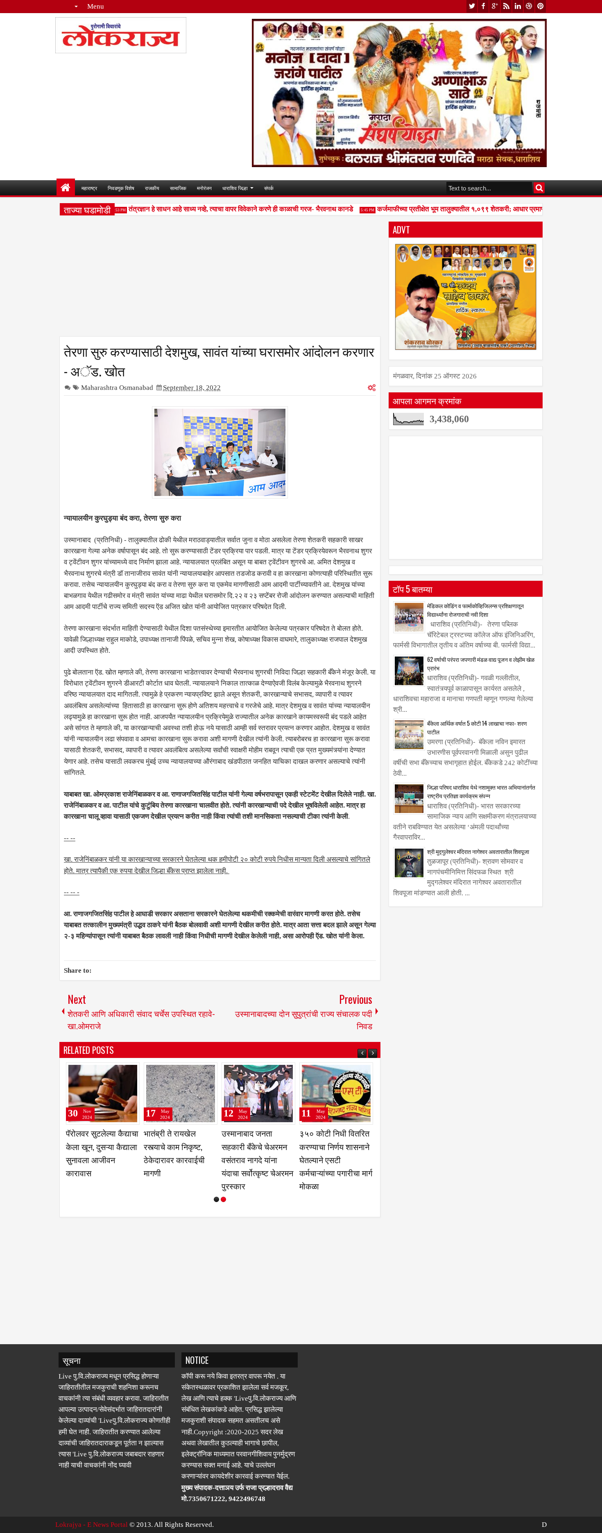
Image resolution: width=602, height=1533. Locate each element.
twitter (471, 6)
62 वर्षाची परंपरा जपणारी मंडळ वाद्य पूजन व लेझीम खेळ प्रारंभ (480, 663)
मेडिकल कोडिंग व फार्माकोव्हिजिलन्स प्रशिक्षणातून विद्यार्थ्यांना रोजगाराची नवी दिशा (475, 609)
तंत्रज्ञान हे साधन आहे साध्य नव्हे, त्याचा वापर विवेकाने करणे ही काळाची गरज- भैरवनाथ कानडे (227, 209)
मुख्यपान (66, 187)
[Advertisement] (219, 279)
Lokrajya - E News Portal (91, 1524)
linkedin (517, 6)
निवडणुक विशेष (121, 187)
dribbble (529, 6)
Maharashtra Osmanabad (117, 388)
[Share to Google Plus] (131, 1072)
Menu (95, 6)
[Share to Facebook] (113, 1072)
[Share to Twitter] (122, 1072)
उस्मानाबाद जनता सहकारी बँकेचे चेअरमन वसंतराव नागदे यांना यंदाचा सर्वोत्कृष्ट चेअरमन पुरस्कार (257, 1159)
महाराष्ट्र (89, 187)
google (494, 6)
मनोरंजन (204, 187)
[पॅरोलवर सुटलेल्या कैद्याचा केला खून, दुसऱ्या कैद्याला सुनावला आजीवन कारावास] (102, 1093)
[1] (216, 1199)
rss (506, 6)
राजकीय (152, 187)
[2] (223, 1199)
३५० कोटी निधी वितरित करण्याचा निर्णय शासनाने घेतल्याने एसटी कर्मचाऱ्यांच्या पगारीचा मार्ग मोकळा (335, 1159)
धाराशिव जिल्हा (235, 187)
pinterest (540, 6)
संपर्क (269, 187)
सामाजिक (178, 187)
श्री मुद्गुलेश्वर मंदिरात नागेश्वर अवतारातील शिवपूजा (478, 851)
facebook (483, 6)
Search (539, 187)
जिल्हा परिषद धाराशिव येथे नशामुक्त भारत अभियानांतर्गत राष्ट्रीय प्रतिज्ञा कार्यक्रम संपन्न (481, 791)
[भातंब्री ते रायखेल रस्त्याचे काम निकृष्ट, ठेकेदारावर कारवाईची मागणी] (180, 1093)
